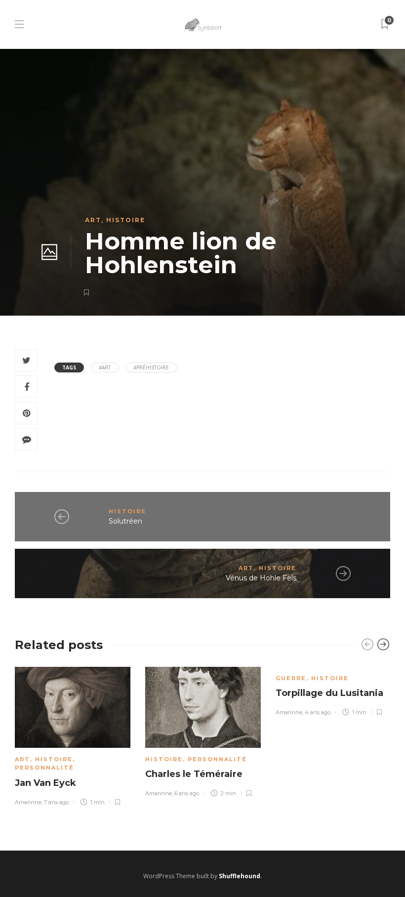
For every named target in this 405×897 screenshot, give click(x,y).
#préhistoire (151, 367)
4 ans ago (317, 712)
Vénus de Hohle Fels (261, 577)
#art (105, 367)
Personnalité (44, 767)
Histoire (125, 220)
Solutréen (125, 521)
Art (93, 220)
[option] (72, 734)
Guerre (291, 678)
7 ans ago (56, 802)
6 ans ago (186, 793)
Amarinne (28, 802)
